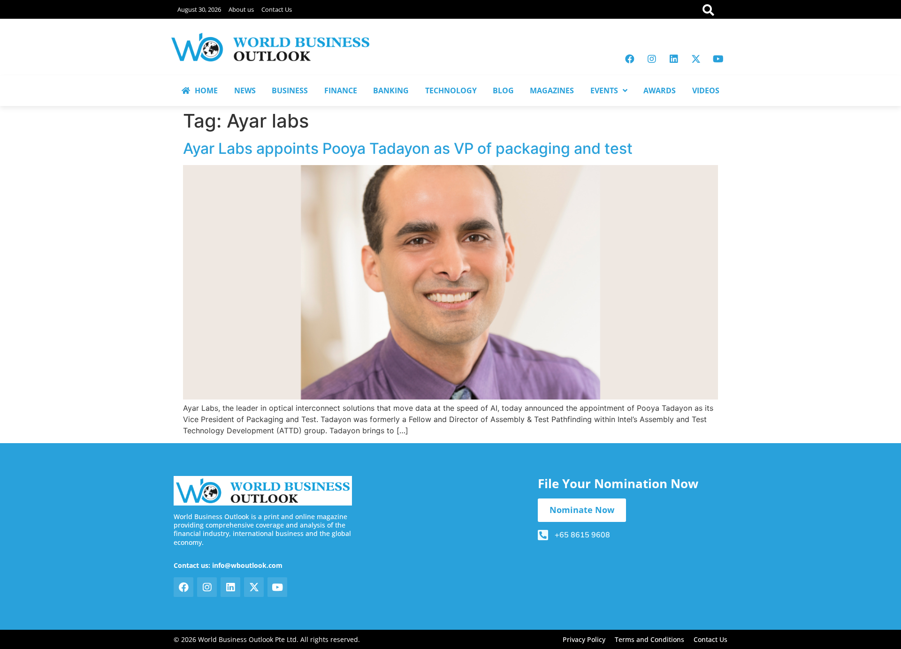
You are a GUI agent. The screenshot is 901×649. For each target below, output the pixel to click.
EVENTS (604, 90)
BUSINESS (290, 90)
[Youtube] (718, 59)
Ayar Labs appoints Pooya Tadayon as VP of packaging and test (408, 148)
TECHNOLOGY (451, 90)
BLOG (503, 90)
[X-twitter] (696, 59)
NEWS (245, 90)
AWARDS (659, 90)
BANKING (391, 90)
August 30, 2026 (199, 9)
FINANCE (340, 90)
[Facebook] (629, 59)
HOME (206, 90)
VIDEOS (705, 90)
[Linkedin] (673, 59)
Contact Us (276, 9)
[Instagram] (651, 59)
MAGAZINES (552, 90)
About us (241, 9)
